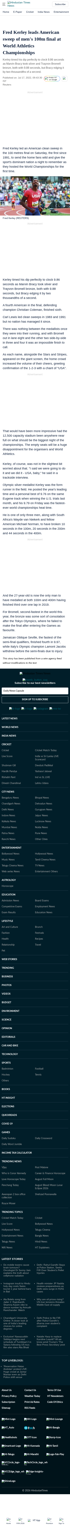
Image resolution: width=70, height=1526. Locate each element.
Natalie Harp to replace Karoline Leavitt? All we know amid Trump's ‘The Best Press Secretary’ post (51, 1357)
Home (6, 11)
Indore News (8, 832)
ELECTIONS (8, 1123)
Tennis (38, 1091)
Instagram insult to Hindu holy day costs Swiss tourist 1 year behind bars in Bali (17, 1304)
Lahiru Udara (41, 800)
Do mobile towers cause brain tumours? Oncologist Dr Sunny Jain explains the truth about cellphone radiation (17, 1287)
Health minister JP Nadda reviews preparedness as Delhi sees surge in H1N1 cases (50, 1304)
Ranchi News (8, 856)
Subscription (8, 1419)
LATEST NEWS (10, 735)
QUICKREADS (9, 1132)
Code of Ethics (55, 1419)
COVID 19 (7, 1140)
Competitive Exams (12, 923)
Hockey (6, 1091)
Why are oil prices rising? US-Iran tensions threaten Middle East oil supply (50, 1319)
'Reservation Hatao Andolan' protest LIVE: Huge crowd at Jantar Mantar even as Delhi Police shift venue (15, 1388)
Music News (8, 876)
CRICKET (6, 761)
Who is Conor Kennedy (14, 1190)
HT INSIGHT (8, 1114)
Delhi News (8, 826)
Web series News (11, 888)
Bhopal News (42, 814)
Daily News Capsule (13, 704)
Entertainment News (12, 1252)
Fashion (6, 949)
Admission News (10, 917)
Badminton (7, 1085)
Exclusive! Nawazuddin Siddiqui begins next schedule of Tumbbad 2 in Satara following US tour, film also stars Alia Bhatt (17, 1358)
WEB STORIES (9, 976)
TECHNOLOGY (10, 1071)
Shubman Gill (9, 782)
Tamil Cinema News (45, 876)
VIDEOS (6, 1010)
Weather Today (32, 1413)
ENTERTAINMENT (11, 864)
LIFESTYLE (7, 938)
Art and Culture (10, 943)
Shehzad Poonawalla (45, 1211)
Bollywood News (10, 870)
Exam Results (9, 929)
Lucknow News (43, 838)
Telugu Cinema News (12, 882)
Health (5, 955)
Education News (43, 929)
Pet (3, 967)
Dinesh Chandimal (11, 800)
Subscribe (60, 4)
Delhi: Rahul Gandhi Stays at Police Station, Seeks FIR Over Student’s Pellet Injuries (51, 1285)
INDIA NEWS (9, 752)
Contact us (30, 1407)
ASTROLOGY (9, 897)
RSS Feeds (29, 1424)
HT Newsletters (55, 1413)
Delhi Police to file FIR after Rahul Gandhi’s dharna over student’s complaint (48, 1338)
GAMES (6, 1149)
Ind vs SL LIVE (42, 794)
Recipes (39, 955)
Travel (38, 961)
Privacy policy (9, 1413)
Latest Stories (12, 1275)
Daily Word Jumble (12, 1161)
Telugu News (8, 1258)
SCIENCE (6, 1036)
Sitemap (6, 1424)
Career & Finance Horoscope (50, 1190)
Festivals (39, 949)
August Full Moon (44, 1196)
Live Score (7, 773)
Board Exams (42, 917)
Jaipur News (41, 832)
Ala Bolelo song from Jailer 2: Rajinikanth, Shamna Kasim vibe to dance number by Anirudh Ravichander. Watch (17, 1321)
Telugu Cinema (42, 1246)
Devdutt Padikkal (44, 782)
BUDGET (6, 1019)
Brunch (39, 943)
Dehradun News (43, 820)
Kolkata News (9, 838)
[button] (4, 4)
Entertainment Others (46, 888)
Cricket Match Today (46, 767)
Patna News (8, 850)
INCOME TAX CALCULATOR (17, 1169)
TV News (39, 882)
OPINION (7, 1045)
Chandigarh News (11, 820)
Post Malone (41, 1184)
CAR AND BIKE (10, 1062)
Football (39, 1085)
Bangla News (42, 1252)
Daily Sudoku (9, 1155)
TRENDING (8, 984)
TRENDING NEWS (12, 1178)
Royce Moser (8, 1220)
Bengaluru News (10, 814)
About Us (7, 1407)
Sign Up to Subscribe (35, 713)
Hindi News (41, 1258)
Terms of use (54, 1407)
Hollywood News (44, 870)
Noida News (41, 844)
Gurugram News (43, 826)
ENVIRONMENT (10, 1028)
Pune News (41, 850)
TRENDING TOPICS (12, 1229)
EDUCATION (8, 911)
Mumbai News (9, 844)
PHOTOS (7, 1002)
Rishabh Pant (8, 794)
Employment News (45, 923)
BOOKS (6, 1106)
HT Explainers (42, 1264)
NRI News (7, 1264)
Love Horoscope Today (13, 1196)
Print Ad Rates (32, 1419)
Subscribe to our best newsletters (35, 696)
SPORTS (6, 1079)
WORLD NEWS (10, 744)
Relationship (8, 961)
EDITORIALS (8, 1053)
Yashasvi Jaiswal (43, 788)
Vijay (4, 1184)
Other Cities (41, 856)
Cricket (30, 11)
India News (44, 11)
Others (5, 1097)
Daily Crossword (43, 1155)
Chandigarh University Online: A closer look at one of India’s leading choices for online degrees (15, 1340)
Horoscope (7, 903)
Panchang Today (10, 1202)
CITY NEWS (8, 808)
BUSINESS (7, 993)
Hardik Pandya (9, 788)
